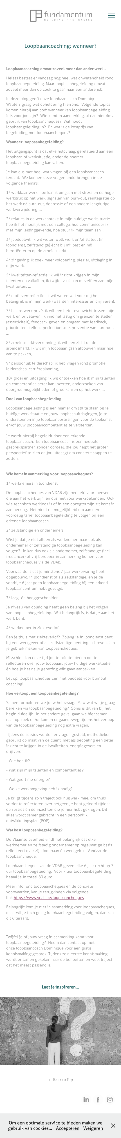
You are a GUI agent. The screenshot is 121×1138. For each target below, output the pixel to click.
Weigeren (93, 1128)
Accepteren (67, 1128)
